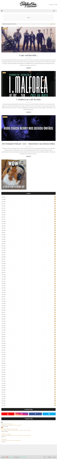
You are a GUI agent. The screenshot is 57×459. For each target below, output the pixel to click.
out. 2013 (28, 305)
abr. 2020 (28, 206)
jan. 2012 (28, 352)
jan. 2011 (28, 378)
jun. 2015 (29, 261)
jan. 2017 (28, 219)
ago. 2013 (28, 310)
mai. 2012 (28, 343)
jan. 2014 (28, 299)
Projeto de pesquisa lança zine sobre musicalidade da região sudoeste (16, 435)
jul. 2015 (29, 259)
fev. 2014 (28, 296)
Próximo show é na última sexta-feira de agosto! (11, 425)
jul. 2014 (28, 285)
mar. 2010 (28, 401)
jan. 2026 (28, 197)
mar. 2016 (28, 241)
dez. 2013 (28, 301)
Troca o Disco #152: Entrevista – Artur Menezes (11, 440)
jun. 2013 (28, 314)
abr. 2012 (28, 345)
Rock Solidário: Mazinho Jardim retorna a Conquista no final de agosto (15, 430)
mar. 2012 (28, 347)
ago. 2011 (28, 363)
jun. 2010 (28, 394)
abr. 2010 (28, 398)
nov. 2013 (28, 303)
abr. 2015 (28, 265)
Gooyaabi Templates (23, 457)
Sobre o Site (49, 457)
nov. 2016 (28, 223)
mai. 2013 (28, 316)
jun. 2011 (28, 367)
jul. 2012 (28, 338)
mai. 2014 (28, 290)
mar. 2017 (28, 214)
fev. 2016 (28, 243)
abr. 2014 (28, 292)
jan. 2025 (28, 201)
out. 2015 (29, 252)
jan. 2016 (28, 245)
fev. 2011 (28, 376)
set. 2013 (28, 307)
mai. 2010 (28, 396)
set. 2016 (28, 228)
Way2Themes (11, 457)
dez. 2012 (28, 327)
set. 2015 (28, 254)
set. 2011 (28, 361)
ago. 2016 (28, 230)
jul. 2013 (28, 312)
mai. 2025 (28, 199)
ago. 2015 (28, 256)
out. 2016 (28, 225)
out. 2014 (28, 279)
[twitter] (55, 4)
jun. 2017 (28, 208)
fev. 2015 (29, 270)
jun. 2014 (28, 288)
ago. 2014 (28, 283)
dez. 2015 (28, 248)
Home (45, 457)
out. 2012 (28, 332)
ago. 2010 (28, 389)
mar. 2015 (29, 268)
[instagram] (50, 4)
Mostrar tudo (52, 24)
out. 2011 (28, 358)
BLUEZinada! (3, 439)
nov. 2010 (28, 383)
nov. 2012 (28, 330)
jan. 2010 (28, 405)
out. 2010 (28, 385)
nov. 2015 (29, 250)
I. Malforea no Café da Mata (28, 99)
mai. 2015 (29, 263)
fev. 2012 (28, 350)
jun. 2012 (28, 341)
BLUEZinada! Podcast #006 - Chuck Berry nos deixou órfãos (28, 143)
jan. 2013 (28, 325)
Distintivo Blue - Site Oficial (7, 424)
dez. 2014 (28, 274)
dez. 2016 (28, 221)
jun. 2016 (28, 234)
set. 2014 (28, 281)
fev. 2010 (28, 403)
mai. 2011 (28, 369)
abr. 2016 (28, 239)
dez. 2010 (28, 381)
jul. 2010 (28, 392)
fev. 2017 (28, 217)
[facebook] (54, 4)
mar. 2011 (28, 374)
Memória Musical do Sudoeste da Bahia (9, 429)
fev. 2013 (28, 323)
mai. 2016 (28, 237)
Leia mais (28, 67)
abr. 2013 (28, 319)
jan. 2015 (28, 272)
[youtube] (52, 4)
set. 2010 (28, 387)
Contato (54, 457)
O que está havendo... (28, 55)
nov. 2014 (29, 276)
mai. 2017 (28, 210)
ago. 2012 (28, 336)
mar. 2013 (28, 321)
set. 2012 (28, 334)
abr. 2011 (28, 372)
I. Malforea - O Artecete (6, 434)
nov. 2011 (28, 356)
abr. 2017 (28, 212)
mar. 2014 (28, 294)
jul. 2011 (28, 365)
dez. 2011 (28, 354)
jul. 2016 (28, 232)
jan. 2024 (28, 203)
